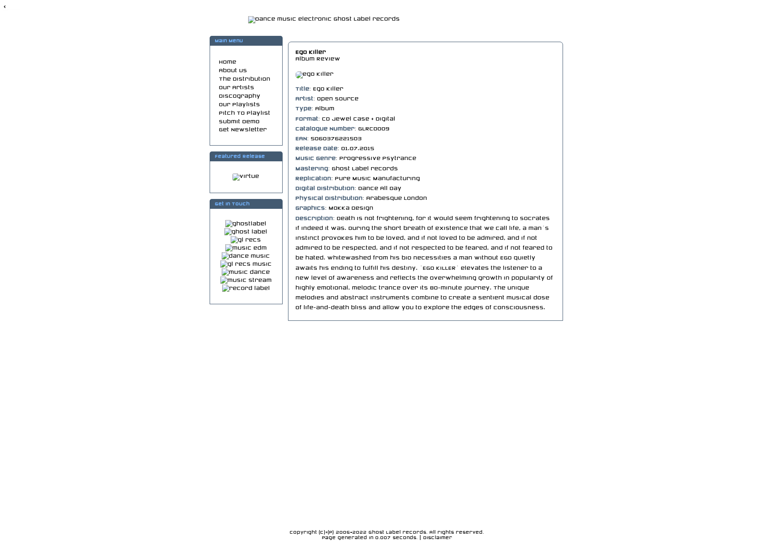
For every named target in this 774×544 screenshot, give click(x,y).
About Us (233, 70)
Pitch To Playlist (245, 113)
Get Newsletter (243, 130)
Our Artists (236, 88)
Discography (240, 96)
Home (227, 62)
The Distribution (245, 79)
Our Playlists (239, 105)
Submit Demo (239, 122)
